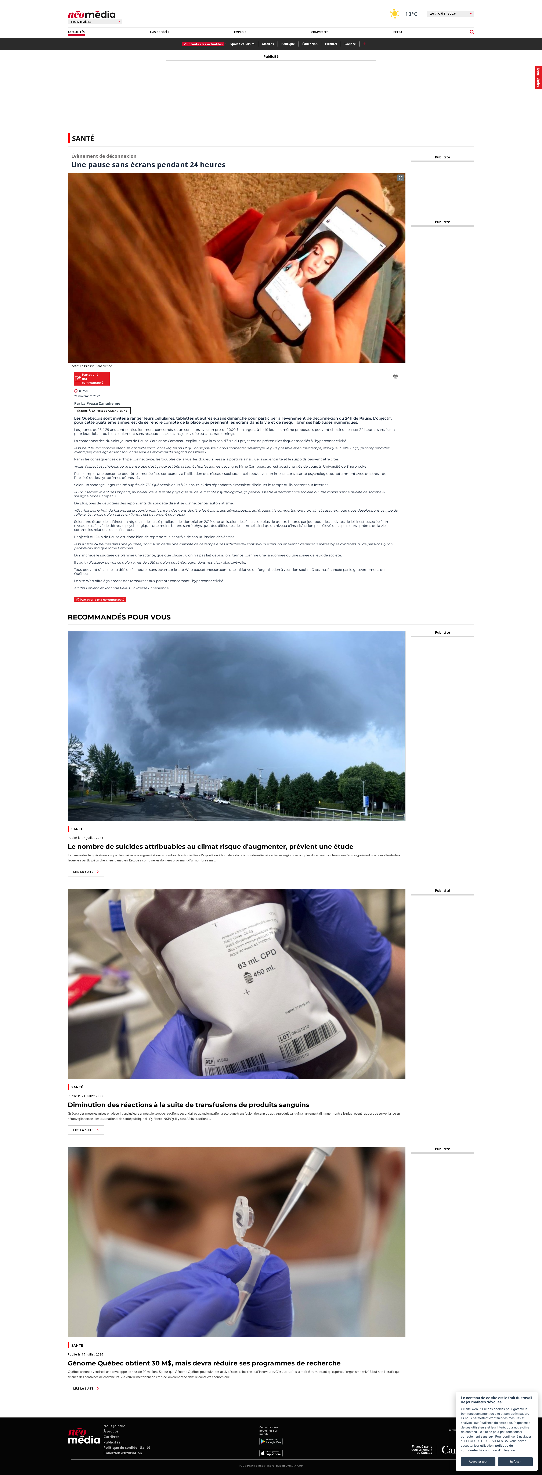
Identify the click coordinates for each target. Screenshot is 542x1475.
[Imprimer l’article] (395, 377)
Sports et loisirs (242, 44)
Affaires (268, 44)
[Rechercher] (472, 32)
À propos (111, 1431)
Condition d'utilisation (123, 1453)
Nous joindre (114, 1426)
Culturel (331, 44)
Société (350, 44)
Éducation (310, 44)
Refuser (515, 1461)
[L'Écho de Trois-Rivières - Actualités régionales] (91, 14)
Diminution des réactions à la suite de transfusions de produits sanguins (188, 1105)
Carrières (111, 1436)
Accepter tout (478, 1461)
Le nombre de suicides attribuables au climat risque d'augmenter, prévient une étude (210, 846)
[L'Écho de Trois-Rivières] (84, 1441)
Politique (288, 44)
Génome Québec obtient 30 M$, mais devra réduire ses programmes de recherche (204, 1363)
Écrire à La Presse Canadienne (102, 410)
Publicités (112, 1442)
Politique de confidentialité (127, 1447)
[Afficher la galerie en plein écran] (400, 178)
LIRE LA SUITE (83, 872)
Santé (83, 138)
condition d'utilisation (499, 1450)
